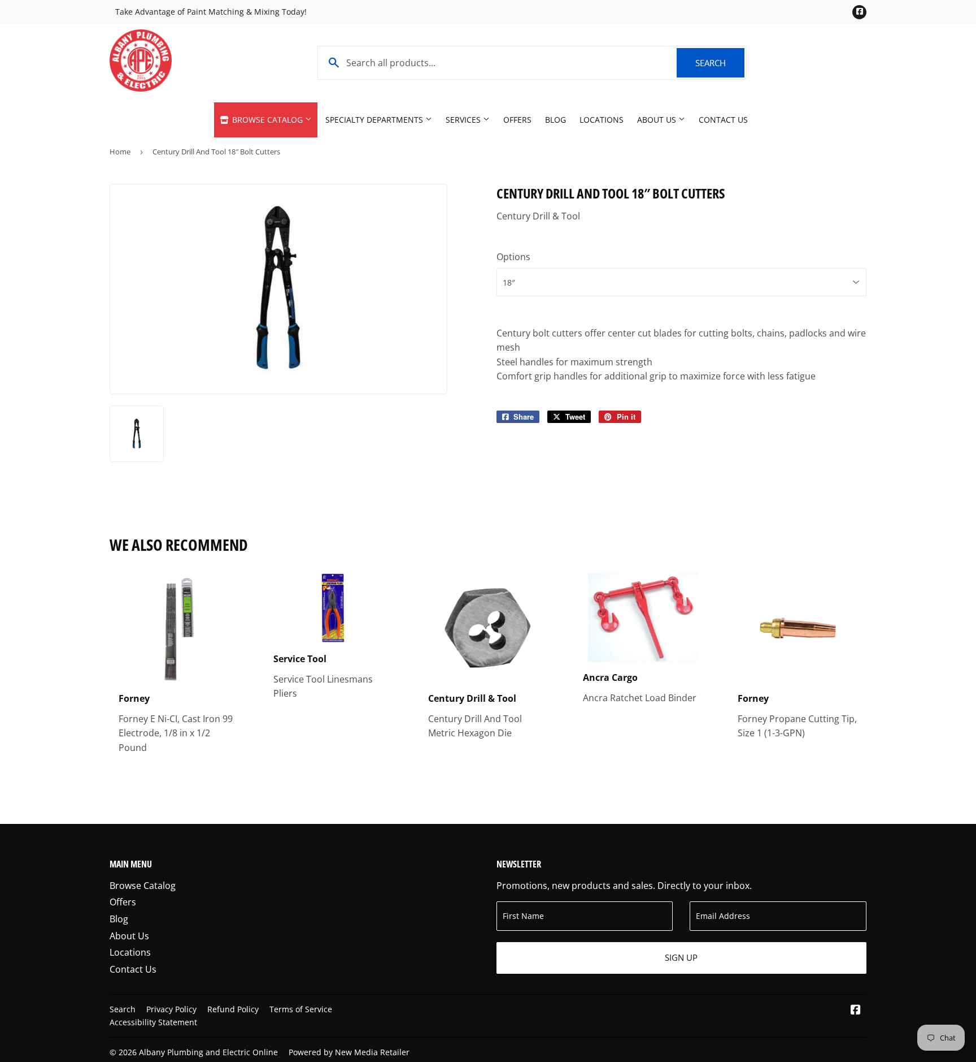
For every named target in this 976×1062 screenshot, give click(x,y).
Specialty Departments (375, 119)
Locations (602, 119)
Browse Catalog (267, 119)
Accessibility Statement (153, 1022)
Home (120, 151)
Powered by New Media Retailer (349, 1052)
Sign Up (681, 957)
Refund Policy (233, 1009)
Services (464, 119)
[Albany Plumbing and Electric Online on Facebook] (856, 1010)
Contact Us (723, 119)
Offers (517, 119)
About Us (657, 119)
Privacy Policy (171, 1009)
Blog (555, 119)
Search (719, 62)
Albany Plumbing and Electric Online (208, 1052)
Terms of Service (300, 1009)
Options (513, 257)
